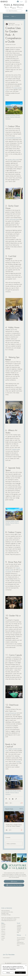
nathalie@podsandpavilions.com (8, 920)
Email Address (6, 957)
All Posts (6, 16)
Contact (3, 938)
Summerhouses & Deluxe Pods (3, 929)
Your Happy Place (13, 8)
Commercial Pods (3, 932)
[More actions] (22, 24)
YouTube (19, 929)
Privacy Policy (13, 969)
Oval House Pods (3, 927)
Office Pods (3, 931)
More (13, 16)
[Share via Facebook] (6, 798)
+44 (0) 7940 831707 (8, 919)
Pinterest (19, 926)
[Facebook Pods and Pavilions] (5, 1)
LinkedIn (19, 930)
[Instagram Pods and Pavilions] (1, 1)
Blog (18, 932)
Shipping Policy (20, 942)
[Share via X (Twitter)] (9, 798)
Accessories (3, 934)
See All (21, 808)
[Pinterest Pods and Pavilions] (3, 1)
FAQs (2, 939)
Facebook (19, 928)
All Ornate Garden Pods (3, 924)
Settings (8, 972)
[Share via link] (16, 798)
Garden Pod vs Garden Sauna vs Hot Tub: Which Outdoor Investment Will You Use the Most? (14, 825)
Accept (20, 972)
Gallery (2, 936)
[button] (26, 10)
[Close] (25, 966)
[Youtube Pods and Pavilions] (7, 1)
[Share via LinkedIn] (12, 798)
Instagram (19, 925)
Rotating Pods (3, 926)
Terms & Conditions (21, 937)
